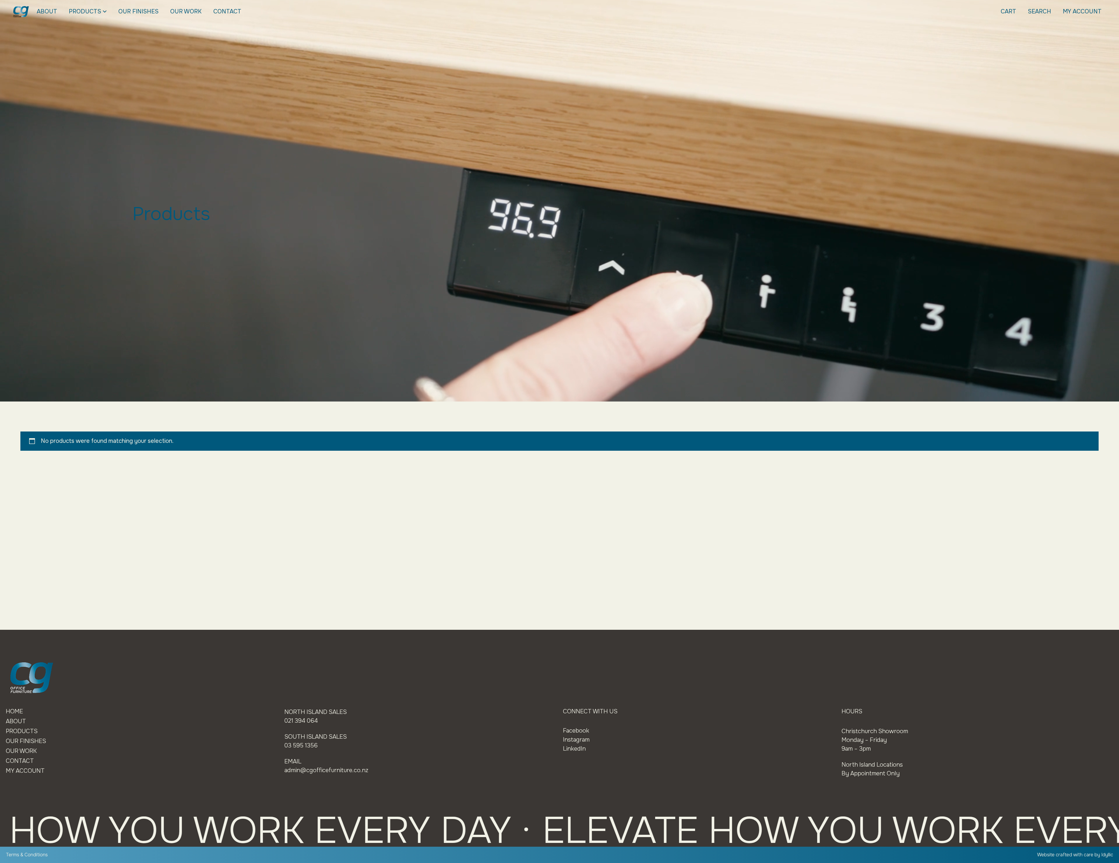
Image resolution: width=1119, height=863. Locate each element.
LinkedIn (574, 748)
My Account (1082, 11)
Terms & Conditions (27, 855)
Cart (1008, 11)
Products (85, 11)
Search (1039, 11)
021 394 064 (301, 720)
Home (14, 711)
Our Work (186, 11)
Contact (227, 11)
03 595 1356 (301, 745)
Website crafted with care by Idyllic (1075, 855)
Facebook (576, 730)
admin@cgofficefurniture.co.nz (326, 770)
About (47, 11)
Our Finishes (138, 11)
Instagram (576, 739)
